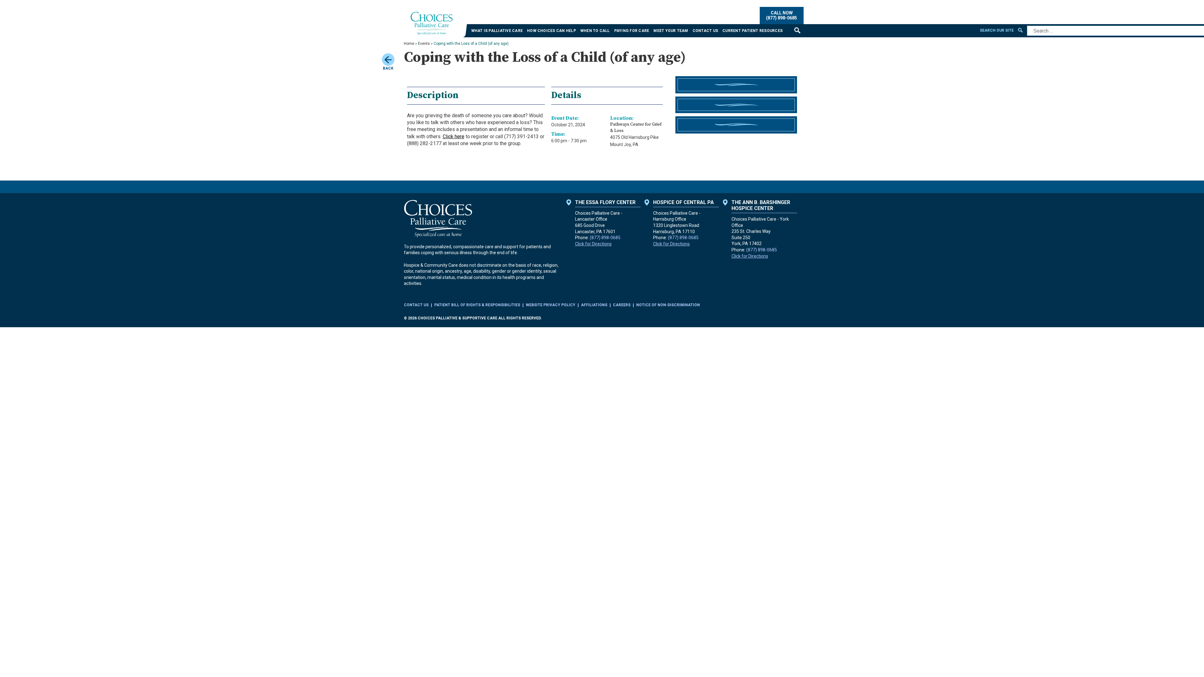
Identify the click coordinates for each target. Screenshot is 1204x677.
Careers (622, 305)
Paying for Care (631, 31)
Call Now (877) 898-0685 (781, 15)
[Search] (797, 30)
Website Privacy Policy (550, 305)
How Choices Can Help (551, 31)
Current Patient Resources (752, 31)
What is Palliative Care (497, 31)
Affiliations (594, 305)
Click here (453, 136)
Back (388, 68)
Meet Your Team (670, 31)
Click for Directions (593, 243)
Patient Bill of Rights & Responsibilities (477, 305)
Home (409, 43)
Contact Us (705, 31)
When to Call (595, 31)
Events (424, 43)
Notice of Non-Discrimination (668, 305)
